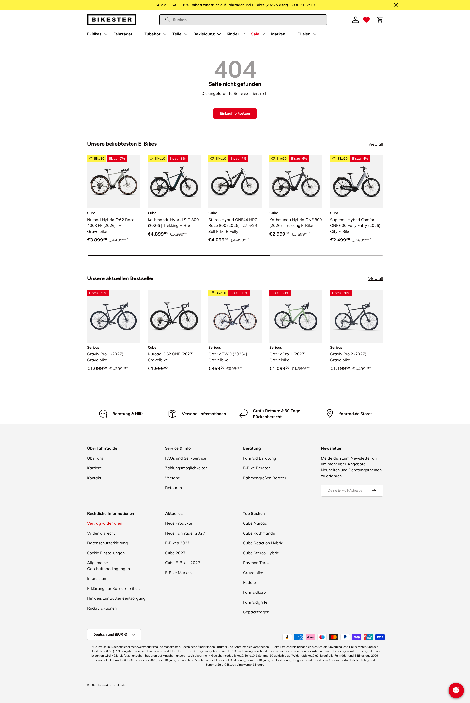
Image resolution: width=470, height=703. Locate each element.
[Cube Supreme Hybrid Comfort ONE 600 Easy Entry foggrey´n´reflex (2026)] (356, 181)
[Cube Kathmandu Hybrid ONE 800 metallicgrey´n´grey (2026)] (295, 181)
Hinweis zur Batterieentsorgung (116, 598)
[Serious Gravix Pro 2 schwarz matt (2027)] (356, 316)
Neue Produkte (178, 523)
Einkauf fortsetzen (235, 113)
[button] (366, 19)
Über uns (95, 458)
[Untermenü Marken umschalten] (289, 34)
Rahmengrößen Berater (264, 477)
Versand (172, 477)
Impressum (97, 578)
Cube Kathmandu (259, 533)
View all (375, 144)
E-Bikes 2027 (177, 542)
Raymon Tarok (256, 562)
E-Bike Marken (178, 572)
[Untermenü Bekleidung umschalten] (219, 34)
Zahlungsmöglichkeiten (186, 467)
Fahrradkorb (254, 592)
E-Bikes (94, 34)
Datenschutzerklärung (107, 542)
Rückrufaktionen (102, 608)
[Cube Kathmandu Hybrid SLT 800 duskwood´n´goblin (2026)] (174, 181)
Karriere (94, 467)
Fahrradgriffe (255, 602)
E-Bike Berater (256, 467)
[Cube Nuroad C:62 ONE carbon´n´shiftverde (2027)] (174, 316)
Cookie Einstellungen (106, 552)
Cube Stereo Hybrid (261, 552)
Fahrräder (122, 34)
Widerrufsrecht (101, 533)
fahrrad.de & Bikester (112, 685)
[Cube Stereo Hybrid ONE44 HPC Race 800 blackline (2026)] (234, 181)
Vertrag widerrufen (104, 523)
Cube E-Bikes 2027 (182, 562)
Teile (177, 34)
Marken (278, 34)
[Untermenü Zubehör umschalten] (165, 34)
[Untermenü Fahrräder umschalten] (136, 34)
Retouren (173, 487)
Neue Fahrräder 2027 (185, 533)
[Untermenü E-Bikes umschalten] (106, 34)
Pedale (249, 582)
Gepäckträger (256, 612)
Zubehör (152, 34)
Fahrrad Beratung (259, 458)
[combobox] (243, 19)
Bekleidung (204, 34)
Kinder (233, 34)
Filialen (304, 34)
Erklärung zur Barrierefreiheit (113, 588)
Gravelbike (253, 572)
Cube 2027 (175, 552)
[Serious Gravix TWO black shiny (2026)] (234, 316)
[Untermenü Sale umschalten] (263, 34)
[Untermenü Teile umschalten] (185, 34)
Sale (255, 34)
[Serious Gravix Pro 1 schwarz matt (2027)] (113, 316)
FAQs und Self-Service (185, 458)
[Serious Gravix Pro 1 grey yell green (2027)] (295, 316)
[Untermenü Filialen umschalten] (315, 34)
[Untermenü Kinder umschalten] (243, 34)
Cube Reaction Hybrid (263, 542)
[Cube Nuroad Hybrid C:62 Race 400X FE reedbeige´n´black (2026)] (113, 181)
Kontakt (94, 477)
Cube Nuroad (255, 523)
